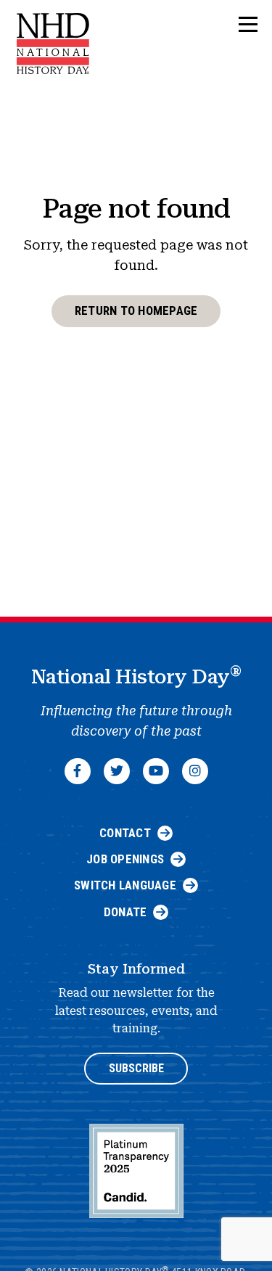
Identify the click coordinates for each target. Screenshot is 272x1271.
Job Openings (125, 859)
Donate (125, 912)
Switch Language (125, 885)
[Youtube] (156, 771)
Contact (125, 833)
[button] (248, 25)
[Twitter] (117, 771)
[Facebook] (78, 771)
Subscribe (136, 1068)
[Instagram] (195, 771)
